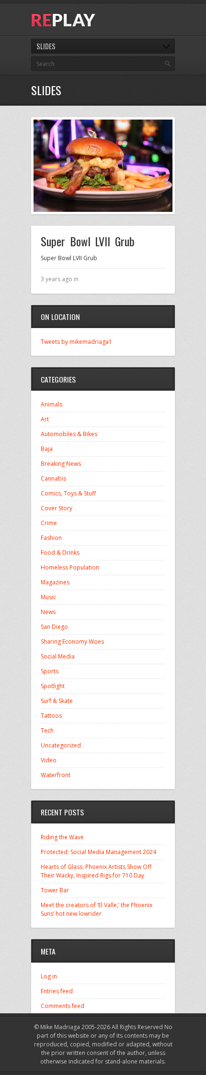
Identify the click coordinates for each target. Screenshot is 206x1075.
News (48, 612)
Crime (49, 523)
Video (49, 760)
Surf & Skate (57, 701)
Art (45, 419)
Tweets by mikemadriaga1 (76, 342)
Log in (49, 976)
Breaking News (61, 464)
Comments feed (62, 1006)
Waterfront (55, 775)
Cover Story (56, 508)
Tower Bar (55, 890)
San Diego (54, 627)
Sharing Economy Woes (72, 641)
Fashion (51, 538)
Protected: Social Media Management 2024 (98, 852)
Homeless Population (70, 567)
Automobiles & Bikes (69, 434)
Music (48, 597)
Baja (47, 449)
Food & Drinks (60, 552)
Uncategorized (61, 745)
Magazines (55, 582)
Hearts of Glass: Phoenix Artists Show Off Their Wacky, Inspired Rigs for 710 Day (96, 871)
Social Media (58, 656)
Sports (49, 671)
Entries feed (57, 991)
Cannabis (53, 478)
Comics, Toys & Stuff (68, 493)
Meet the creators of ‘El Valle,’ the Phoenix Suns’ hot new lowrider (96, 909)
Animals (51, 404)
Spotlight (53, 686)
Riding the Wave (62, 837)
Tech (47, 730)
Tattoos (51, 716)
